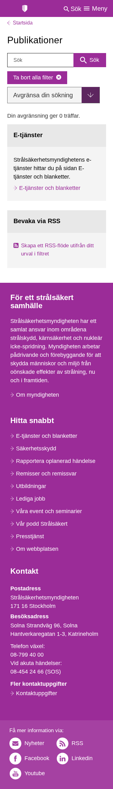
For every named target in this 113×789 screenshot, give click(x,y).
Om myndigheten (37, 395)
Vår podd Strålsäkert (41, 524)
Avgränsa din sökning (43, 95)
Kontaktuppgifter (36, 693)
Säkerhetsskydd (36, 448)
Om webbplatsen (37, 549)
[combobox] (56, 60)
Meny (99, 8)
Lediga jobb (30, 499)
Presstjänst (30, 536)
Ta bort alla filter (33, 77)
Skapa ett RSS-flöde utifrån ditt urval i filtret (57, 250)
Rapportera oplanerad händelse (55, 461)
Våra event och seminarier (49, 511)
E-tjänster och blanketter (49, 188)
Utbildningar (31, 486)
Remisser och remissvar (46, 473)
